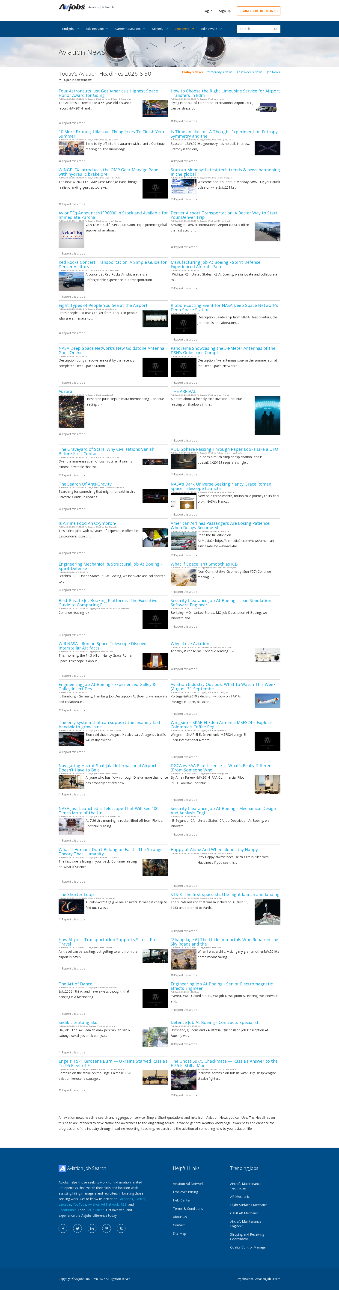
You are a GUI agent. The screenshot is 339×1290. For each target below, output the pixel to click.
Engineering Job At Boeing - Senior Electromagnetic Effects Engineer (222, 986)
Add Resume (95, 29)
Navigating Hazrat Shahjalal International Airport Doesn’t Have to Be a (108, 768)
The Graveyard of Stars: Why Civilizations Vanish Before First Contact (106, 451)
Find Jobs (68, 29)
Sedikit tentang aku (78, 1022)
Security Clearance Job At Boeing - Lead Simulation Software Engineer (221, 603)
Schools (157, 29)
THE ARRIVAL (183, 391)
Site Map (179, 1233)
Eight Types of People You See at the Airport (103, 305)
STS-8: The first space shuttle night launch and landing (225, 894)
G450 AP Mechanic (244, 1213)
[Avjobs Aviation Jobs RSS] (121, 1228)
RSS (123, 1204)
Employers (182, 29)
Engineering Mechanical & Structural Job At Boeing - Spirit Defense (110, 566)
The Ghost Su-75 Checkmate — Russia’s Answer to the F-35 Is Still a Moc (224, 1063)
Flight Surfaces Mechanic (248, 1205)
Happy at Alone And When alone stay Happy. (215, 849)
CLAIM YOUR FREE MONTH (259, 11)
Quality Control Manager (248, 1247)
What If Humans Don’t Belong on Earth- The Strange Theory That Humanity (111, 852)
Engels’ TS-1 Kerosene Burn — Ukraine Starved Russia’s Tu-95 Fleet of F (113, 1063)
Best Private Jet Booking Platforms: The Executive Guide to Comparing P (108, 603)
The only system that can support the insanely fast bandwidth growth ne (110, 725)
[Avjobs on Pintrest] (106, 1228)
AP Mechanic (240, 1196)
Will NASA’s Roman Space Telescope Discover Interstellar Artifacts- (103, 646)
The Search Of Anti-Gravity (85, 484)
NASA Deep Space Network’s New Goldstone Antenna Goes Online (111, 350)
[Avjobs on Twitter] (77, 1228)
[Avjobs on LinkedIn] (92, 1228)
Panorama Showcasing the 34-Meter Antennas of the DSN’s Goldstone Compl (223, 350)
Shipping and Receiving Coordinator (247, 1236)
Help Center (181, 1200)
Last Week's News (249, 72)
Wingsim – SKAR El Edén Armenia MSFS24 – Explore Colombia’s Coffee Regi (221, 725)
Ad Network (209, 29)
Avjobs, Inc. (82, 1279)
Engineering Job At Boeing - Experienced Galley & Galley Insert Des (107, 686)
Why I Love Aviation (190, 643)
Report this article (73, 123)
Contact (179, 1225)
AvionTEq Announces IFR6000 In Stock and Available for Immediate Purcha (113, 215)
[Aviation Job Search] (72, 7)
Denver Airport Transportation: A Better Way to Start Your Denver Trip (224, 215)
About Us (180, 1217)
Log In (207, 11)
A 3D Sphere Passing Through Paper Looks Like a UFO (224, 449)
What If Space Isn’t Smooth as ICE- (204, 564)
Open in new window (78, 80)
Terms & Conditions (188, 1208)
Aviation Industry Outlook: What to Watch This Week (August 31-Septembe (223, 686)
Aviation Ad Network (103, 1204)
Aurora (65, 391)
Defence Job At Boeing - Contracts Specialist (215, 1022)
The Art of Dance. (76, 984)
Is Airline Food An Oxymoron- (87, 523)
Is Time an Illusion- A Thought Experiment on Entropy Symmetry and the (224, 134)
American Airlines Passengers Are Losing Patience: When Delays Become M (220, 525)
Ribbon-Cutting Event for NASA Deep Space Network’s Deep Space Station (224, 307)
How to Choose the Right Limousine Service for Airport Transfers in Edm (225, 93)
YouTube (79, 1204)
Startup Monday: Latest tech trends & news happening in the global (225, 172)
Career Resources (128, 29)
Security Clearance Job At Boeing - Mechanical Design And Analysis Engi (223, 811)
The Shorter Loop (76, 894)
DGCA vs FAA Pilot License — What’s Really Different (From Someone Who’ (222, 768)
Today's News (192, 72)
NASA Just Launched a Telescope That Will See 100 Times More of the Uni (108, 811)
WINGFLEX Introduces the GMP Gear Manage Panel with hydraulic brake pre (109, 172)
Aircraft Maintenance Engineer (245, 1223)
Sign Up (225, 11)
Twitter (140, 1199)
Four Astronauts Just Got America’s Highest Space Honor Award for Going (108, 93)
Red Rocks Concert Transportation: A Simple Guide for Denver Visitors (113, 264)
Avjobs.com (245, 1279)
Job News (273, 72)
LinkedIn (65, 1204)
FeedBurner (67, 1210)
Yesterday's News (219, 72)
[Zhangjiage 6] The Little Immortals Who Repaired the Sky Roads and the (224, 942)
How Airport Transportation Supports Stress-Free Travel (109, 942)
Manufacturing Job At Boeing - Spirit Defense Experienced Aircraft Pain (215, 264)
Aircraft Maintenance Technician (245, 1185)
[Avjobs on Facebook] (63, 1228)
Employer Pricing (185, 1192)
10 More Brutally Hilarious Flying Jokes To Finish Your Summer (112, 134)
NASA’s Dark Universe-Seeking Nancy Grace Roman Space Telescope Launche (221, 486)
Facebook (125, 1199)
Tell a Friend (95, 1210)
